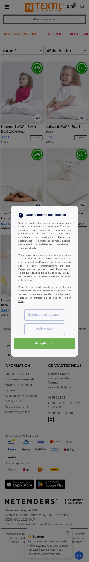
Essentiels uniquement (44, 314)
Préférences (44, 329)
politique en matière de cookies (37, 297)
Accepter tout (44, 343)
